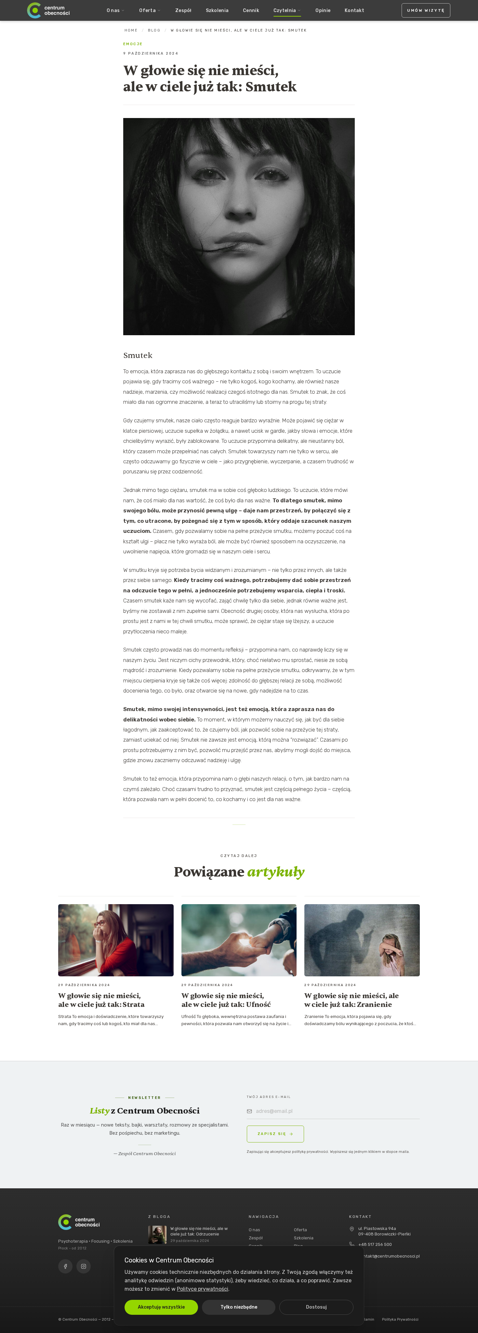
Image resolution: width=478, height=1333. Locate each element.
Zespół (183, 10)
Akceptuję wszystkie (161, 1307)
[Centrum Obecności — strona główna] (48, 10)
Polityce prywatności (202, 1289)
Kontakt (354, 10)
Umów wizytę (426, 10)
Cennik (251, 10)
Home (131, 30)
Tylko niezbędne (238, 1307)
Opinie (322, 10)
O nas (113, 10)
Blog (154, 30)
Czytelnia (284, 10)
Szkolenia (217, 10)
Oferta (147, 10)
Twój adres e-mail (269, 1097)
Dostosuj (316, 1307)
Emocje (133, 44)
